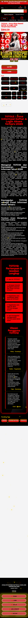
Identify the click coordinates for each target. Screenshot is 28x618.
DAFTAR (9, 67)
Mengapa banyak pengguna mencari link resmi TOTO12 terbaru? (13, 287)
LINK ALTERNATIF (15, 609)
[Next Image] (25, 48)
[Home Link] (10, 7)
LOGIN (9, 71)
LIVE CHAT (15, 613)
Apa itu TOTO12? (14, 279)
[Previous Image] (3, 48)
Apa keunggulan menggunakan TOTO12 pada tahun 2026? (13, 318)
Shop (2, 7)
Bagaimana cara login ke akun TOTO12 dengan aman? (13, 307)
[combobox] (12, 11)
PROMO (15, 596)
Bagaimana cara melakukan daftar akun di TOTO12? (13, 297)
